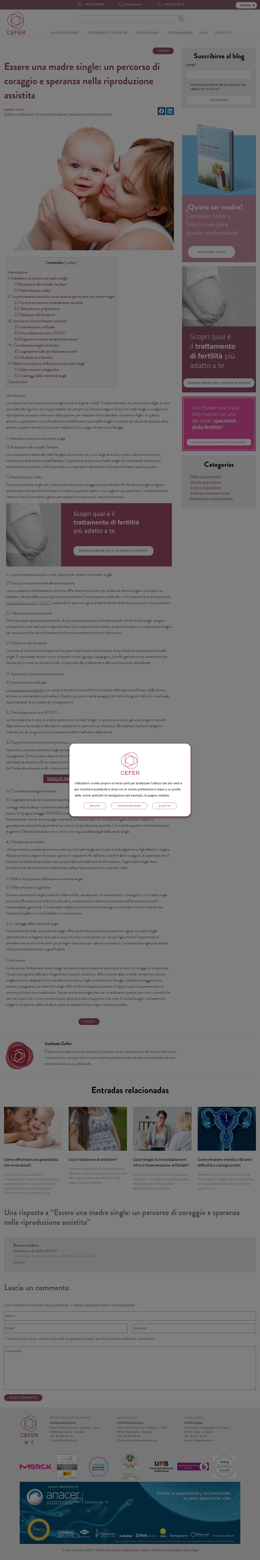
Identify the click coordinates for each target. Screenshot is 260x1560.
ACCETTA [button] (164, 805)
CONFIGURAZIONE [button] (129, 805)
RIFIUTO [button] (95, 805)
